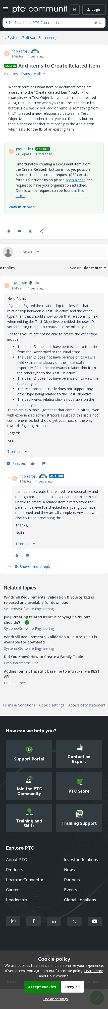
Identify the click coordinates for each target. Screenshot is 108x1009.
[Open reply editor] (54, 252)
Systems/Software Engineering (32, 37)
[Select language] (75, 10)
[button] (6, 10)
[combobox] (54, 23)
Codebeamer (14, 682)
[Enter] (8, 23)
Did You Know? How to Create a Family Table (43, 656)
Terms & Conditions (19, 705)
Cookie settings (51, 705)
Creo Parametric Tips (21, 663)
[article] (54, 373)
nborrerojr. (20, 51)
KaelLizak (19, 283)
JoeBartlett (24, 148)
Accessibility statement (86, 705)
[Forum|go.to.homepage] (36, 10)
